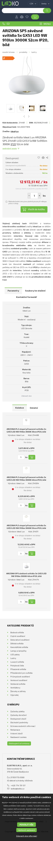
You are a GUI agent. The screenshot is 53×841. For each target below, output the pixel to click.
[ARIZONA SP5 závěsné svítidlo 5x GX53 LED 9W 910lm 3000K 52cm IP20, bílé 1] (26, 80)
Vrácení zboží (16, 733)
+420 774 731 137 (3, 24)
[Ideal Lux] (14, 131)
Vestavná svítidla (17, 684)
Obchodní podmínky (19, 722)
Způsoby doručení (18, 715)
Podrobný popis (9, 148)
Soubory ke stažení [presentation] (35, 290)
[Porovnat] (21, 17)
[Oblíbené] (27, 17)
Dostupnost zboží (18, 719)
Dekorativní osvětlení (19, 640)
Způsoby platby (17, 711)
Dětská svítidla (16, 643)
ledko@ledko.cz (8, 24)
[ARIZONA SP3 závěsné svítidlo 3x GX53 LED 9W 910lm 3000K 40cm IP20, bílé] (26, 566)
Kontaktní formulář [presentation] (26, 297)
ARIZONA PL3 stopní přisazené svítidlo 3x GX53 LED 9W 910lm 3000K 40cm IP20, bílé (26, 478)
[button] (39, 196)
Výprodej (14, 695)
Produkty (23, 52)
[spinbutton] (34, 196)
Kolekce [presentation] (19, 407)
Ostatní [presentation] (34, 407)
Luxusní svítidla (17, 662)
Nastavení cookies (18, 737)
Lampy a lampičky (18, 651)
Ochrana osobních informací (22, 726)
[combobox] (33, 3)
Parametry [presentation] (13, 290)
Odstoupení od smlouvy (19, 743)
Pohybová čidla (17, 665)
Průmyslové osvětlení (20, 676)
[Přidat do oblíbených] (38, 157)
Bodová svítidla (17, 632)
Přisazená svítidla (18, 669)
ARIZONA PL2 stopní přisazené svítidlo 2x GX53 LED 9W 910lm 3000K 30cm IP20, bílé (26, 430)
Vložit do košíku (36, 209)
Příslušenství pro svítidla (21, 673)
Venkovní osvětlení (18, 680)
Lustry (34, 52)
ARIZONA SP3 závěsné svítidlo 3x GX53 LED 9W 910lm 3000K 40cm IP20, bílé (26, 574)
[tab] (13, 291)
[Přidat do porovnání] (43, 157)
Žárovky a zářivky (18, 691)
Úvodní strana (8, 52)
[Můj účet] (16, 17)
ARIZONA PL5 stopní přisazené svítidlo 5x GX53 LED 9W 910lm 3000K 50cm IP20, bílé (26, 526)
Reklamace (15, 730)
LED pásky (15, 654)
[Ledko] (10, 3)
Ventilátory (15, 687)
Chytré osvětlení (17, 636)
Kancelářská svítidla (19, 647)
